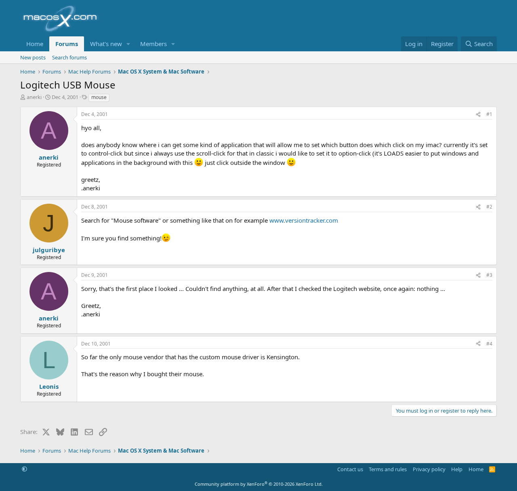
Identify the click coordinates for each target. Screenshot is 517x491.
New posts (33, 57)
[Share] (478, 114)
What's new (106, 44)
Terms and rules (388, 469)
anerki (34, 97)
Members (153, 44)
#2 (489, 206)
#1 (489, 114)
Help (456, 469)
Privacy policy (429, 469)
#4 (489, 343)
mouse (99, 97)
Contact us (350, 469)
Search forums (69, 57)
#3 (489, 275)
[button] (128, 43)
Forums (66, 44)
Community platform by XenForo (259, 484)
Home (34, 44)
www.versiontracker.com (303, 220)
